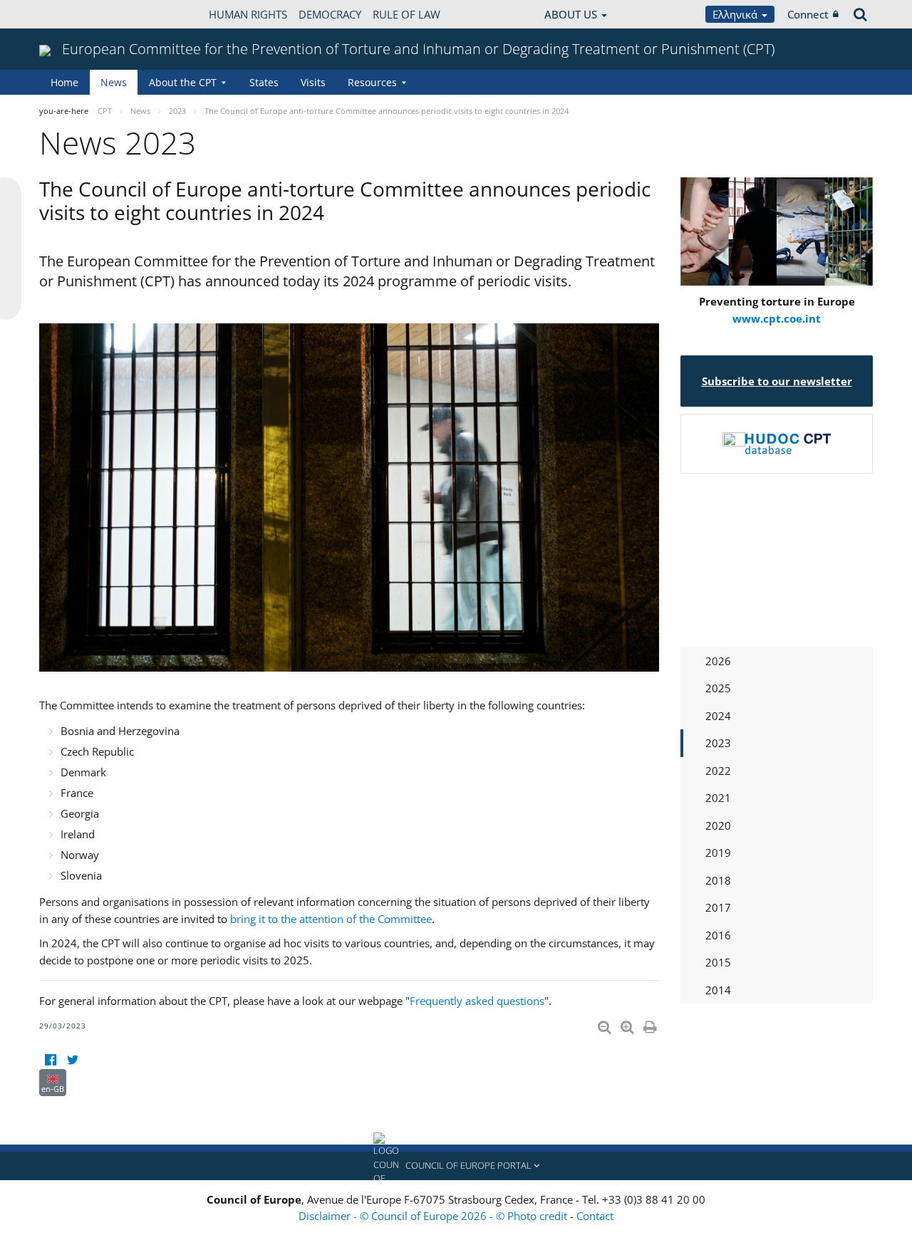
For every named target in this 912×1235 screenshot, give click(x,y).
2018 (718, 880)
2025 (718, 688)
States (264, 82)
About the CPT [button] (183, 82)
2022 (718, 771)
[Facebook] (50, 1060)
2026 (718, 661)
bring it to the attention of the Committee (331, 919)
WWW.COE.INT (74, 14)
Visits (313, 82)
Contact (594, 1216)
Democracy (330, 14)
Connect (808, 14)
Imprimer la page (651, 1024)
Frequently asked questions (477, 1001)
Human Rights (248, 14)
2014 (718, 990)
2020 (718, 825)
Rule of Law (406, 14)
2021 (718, 798)
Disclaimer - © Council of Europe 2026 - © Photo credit (434, 1216)
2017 (718, 907)
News (113, 82)
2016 (718, 935)
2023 (718, 743)
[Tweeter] (72, 1060)
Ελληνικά (736, 14)
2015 (718, 962)
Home (64, 82)
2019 (718, 852)
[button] (456, 1166)
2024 (718, 716)
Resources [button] (372, 82)
